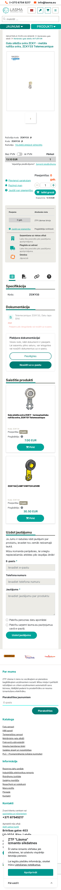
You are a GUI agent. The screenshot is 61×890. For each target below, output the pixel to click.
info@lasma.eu (47, 2)
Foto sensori (8, 726)
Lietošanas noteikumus (27, 864)
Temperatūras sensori (13, 734)
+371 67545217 (13, 817)
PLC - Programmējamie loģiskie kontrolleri (22, 754)
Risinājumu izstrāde (12, 776)
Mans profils (8, 788)
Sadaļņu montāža (11, 780)
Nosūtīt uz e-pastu (30, 364)
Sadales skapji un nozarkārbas (17, 750)
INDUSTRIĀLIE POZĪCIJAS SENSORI (20, 36)
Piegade (6, 792)
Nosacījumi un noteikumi (14, 784)
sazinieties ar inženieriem (15, 813)
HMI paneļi (8, 730)
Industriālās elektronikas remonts (18, 772)
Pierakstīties (45, 710)
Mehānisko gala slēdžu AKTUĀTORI (28, 39)
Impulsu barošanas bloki (14, 746)
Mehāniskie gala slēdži (13, 738)
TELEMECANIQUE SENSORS (28, 145)
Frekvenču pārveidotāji (13, 742)
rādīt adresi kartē (11, 827)
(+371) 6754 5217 (19, 2)
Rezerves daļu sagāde (13, 768)
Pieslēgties (30, 356)
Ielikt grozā (47, 192)
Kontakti (7, 796)
